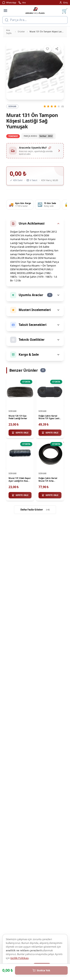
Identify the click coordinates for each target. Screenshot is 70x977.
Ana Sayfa (9, 31)
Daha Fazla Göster (35, 509)
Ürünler (21, 31)
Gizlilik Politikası (19, 958)
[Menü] (5, 11)
